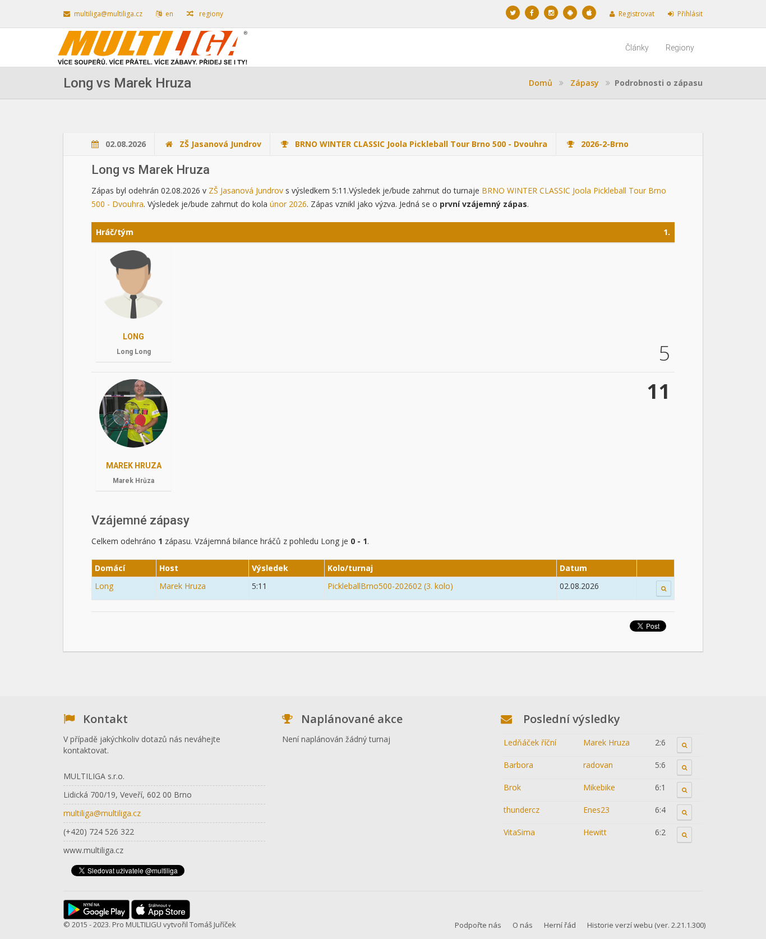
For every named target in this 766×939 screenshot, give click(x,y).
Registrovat (636, 14)
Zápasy (584, 82)
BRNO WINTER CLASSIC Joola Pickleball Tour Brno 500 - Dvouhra (421, 144)
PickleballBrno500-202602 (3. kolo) (390, 586)
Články (637, 47)
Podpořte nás (478, 925)
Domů (540, 82)
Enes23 (596, 809)
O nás (523, 925)
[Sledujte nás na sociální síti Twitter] (513, 13)
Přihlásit (690, 14)
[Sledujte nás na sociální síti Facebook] (532, 13)
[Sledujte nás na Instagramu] (551, 13)
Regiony (680, 47)
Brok (512, 787)
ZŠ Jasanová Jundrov (220, 144)
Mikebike (599, 787)
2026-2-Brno (605, 144)
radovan (598, 765)
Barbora (518, 765)
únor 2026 (288, 204)
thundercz (521, 809)
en (169, 14)
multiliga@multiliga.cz (108, 14)
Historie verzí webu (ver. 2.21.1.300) (646, 925)
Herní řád (560, 925)
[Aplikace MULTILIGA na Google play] (570, 13)
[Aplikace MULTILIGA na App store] (589, 13)
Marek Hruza (133, 465)
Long (133, 336)
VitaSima (519, 832)
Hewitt (595, 832)
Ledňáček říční (530, 742)
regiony (210, 14)
